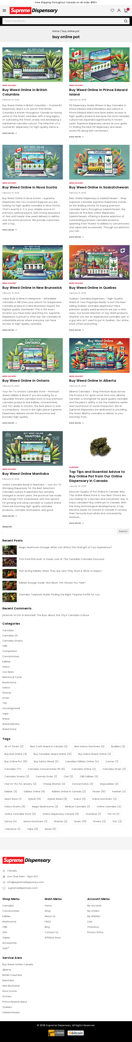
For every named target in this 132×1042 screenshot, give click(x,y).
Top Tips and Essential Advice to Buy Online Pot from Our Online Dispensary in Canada (97, 476)
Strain (5, 698)
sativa (11, 821)
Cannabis (74, 467)
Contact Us (51, 932)
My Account (94, 905)
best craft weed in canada (49, 746)
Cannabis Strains (12, 640)
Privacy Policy (95, 932)
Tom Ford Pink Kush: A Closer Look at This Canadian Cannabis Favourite (61, 559)
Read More (9, 133)
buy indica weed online (94, 754)
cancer (112, 761)
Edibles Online (34, 791)
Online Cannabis (109, 806)
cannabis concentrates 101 (46, 769)
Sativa (6, 687)
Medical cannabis (77, 806)
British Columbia (12, 975)
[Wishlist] (112, 10)
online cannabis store (20, 814)
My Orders (93, 911)
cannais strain (46, 776)
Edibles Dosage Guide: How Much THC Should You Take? (52, 582)
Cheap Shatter (54, 784)
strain (80, 821)
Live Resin (8, 672)
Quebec (7, 1007)
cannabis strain (114, 769)
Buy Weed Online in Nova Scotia (29, 187)
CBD (4, 646)
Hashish (119, 791)
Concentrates (10, 656)
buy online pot (16, 761)
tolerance (13, 829)
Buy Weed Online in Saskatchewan (99, 187)
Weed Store (9, 729)
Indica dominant (104, 799)
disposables (109, 784)
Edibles (6, 661)
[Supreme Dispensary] (33, 10)
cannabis (13, 769)
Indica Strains (15, 806)
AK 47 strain (14, 746)
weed (50, 829)
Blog (47, 927)
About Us (50, 916)
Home (48, 905)
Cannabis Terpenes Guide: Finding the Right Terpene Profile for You (59, 594)
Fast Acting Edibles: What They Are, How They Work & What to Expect (60, 571)
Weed (5, 718)
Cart (90, 921)
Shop (48, 911)
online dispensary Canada (60, 814)
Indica (6, 666)
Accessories (9, 943)
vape (32, 829)
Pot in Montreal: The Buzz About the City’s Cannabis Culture (53, 615)
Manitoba (8, 980)
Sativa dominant (35, 821)
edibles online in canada (69, 791)
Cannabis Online (84, 769)
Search (7, 526)
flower (99, 791)
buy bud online (16, 754)
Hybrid (34, 799)
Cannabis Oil (10, 635)
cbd (68, 776)
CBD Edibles (89, 776)
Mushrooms (9, 682)
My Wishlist (93, 916)
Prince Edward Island (14, 1001)
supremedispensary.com (22, 888)
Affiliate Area (52, 937)
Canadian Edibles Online (82, 761)
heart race (13, 799)
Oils (4, 932)
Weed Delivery (9, 85)
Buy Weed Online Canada (17, 964)
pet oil (113, 814)
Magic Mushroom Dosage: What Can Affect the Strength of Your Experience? (65, 547)
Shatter (6, 692)
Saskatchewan (11, 1012)
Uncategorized (11, 708)
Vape (5, 713)
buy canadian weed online (53, 754)
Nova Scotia (9, 991)
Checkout (93, 927)
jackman (7, 615)
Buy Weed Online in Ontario (25, 380)
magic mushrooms (45, 806)
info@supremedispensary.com (25, 882)
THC (4, 703)
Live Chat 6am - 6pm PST (22, 876)
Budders (118, 746)
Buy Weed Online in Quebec (93, 287)
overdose (93, 814)
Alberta (6, 969)
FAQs (48, 921)
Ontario (7, 996)
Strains (99, 821)
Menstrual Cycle (12, 677)
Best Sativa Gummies (89, 746)
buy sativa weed (46, 761)
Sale (4, 948)
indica (80, 799)
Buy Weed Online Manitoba (25, 473)
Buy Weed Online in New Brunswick (32, 287)
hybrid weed (57, 799)
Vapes (6, 937)
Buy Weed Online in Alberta (92, 380)
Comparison (9, 651)
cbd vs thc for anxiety (21, 784)
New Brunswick (11, 985)
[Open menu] (4, 10)
